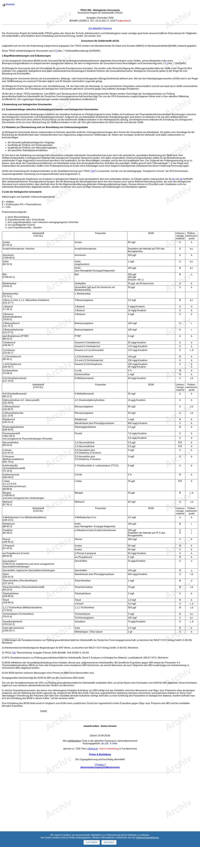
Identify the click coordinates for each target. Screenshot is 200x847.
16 (181, 179)
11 (116, 20)
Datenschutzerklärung (147, 837)
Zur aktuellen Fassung (100, 28)
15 (173, 179)
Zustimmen (91, 842)
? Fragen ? (100, 764)
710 (93, 171)
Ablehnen (109, 842)
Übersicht (93, 748)
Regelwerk (10, 4)
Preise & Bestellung (100, 754)
